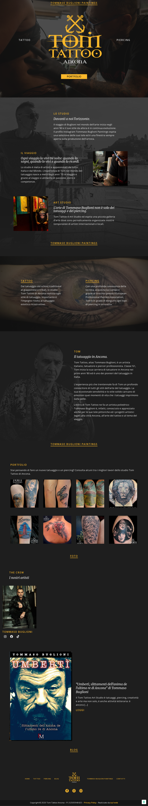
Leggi (80, 710)
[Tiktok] (18, 636)
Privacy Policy (90, 802)
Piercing (92, 280)
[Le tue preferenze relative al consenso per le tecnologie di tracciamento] (144, 802)
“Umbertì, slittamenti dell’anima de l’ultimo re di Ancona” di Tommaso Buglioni (101, 688)
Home (27, 779)
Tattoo (27, 280)
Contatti (121, 779)
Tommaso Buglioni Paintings (100, 779)
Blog (56, 779)
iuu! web (114, 802)
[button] (24, 40)
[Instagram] (5, 636)
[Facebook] (11, 636)
